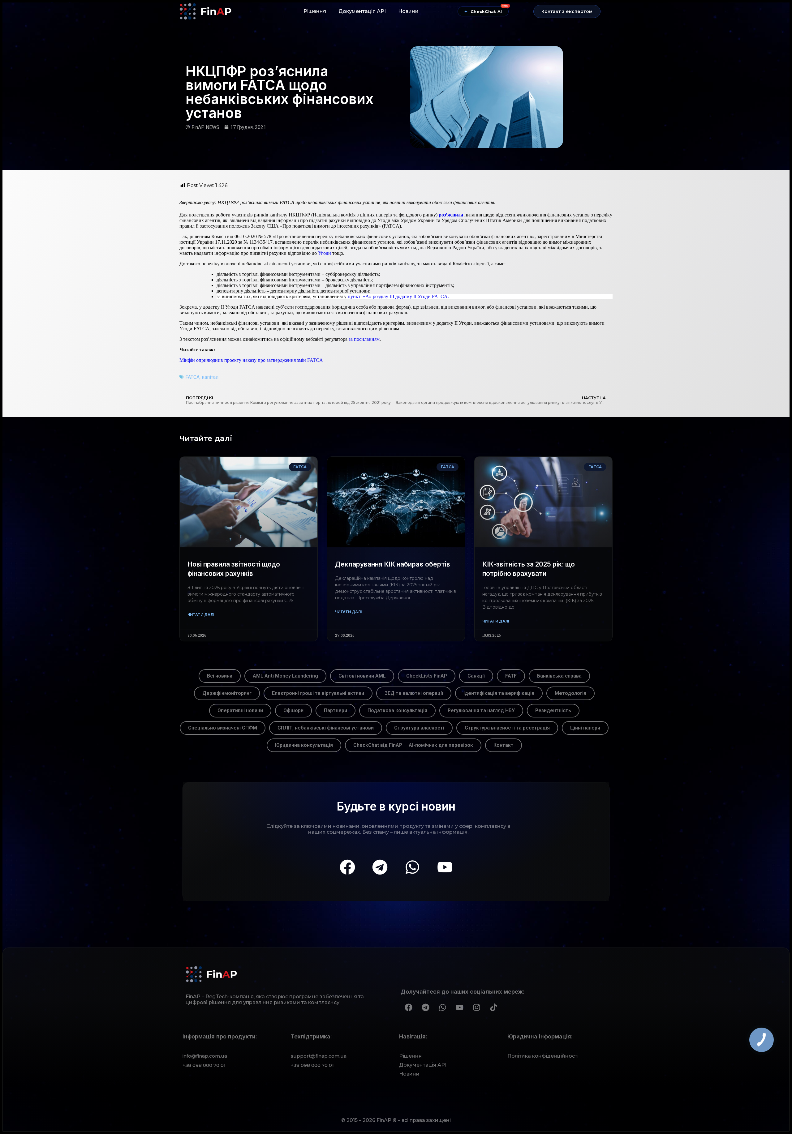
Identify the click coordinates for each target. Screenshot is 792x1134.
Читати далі (200, 614)
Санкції (476, 676)
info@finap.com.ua (205, 1056)
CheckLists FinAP (426, 676)
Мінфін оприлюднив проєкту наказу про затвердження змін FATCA (251, 360)
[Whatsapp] (412, 867)
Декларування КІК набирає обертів (392, 564)
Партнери (335, 710)
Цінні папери (585, 728)
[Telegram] (379, 867)
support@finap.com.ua (318, 1056)
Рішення (314, 11)
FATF (511, 676)
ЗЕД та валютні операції (414, 693)
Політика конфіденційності (543, 1056)
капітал (210, 377)
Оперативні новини (240, 710)
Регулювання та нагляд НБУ (481, 710)
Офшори (293, 710)
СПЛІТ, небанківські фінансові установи (326, 728)
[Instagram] (476, 1007)
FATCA (192, 377)
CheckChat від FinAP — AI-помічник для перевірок (413, 745)
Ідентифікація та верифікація (498, 693)
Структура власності (419, 728)
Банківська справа (559, 676)
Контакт (503, 745)
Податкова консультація (397, 710)
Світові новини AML (362, 676)
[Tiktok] (493, 1007)
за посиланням (364, 339)
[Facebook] (347, 867)
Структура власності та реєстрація (507, 728)
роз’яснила (451, 214)
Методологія (570, 693)
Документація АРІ (362, 11)
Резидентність (553, 710)
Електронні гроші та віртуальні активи (318, 693)
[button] (566, 11)
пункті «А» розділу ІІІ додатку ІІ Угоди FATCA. (398, 296)
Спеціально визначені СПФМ (222, 728)
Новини (408, 11)
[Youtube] (444, 867)
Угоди (325, 253)
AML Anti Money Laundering (285, 676)
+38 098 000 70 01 (204, 1065)
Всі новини (219, 676)
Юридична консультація (304, 745)
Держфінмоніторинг (227, 693)
